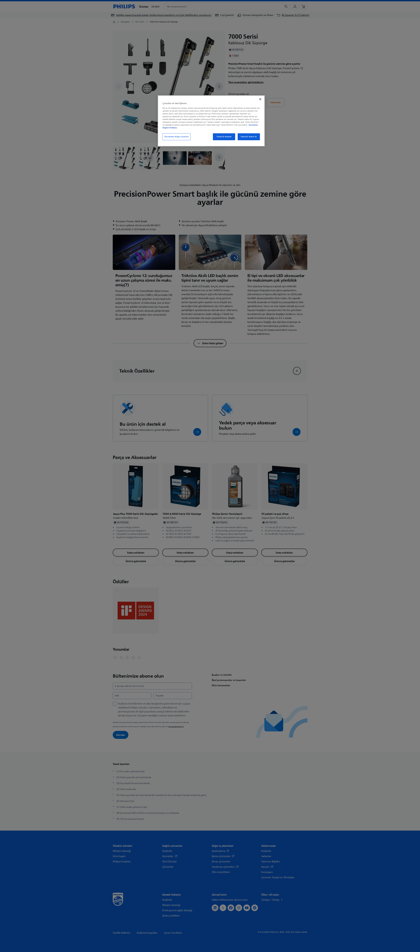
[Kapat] (260, 99)
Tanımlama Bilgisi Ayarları (176, 136)
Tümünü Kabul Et (249, 136)
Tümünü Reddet (224, 136)
